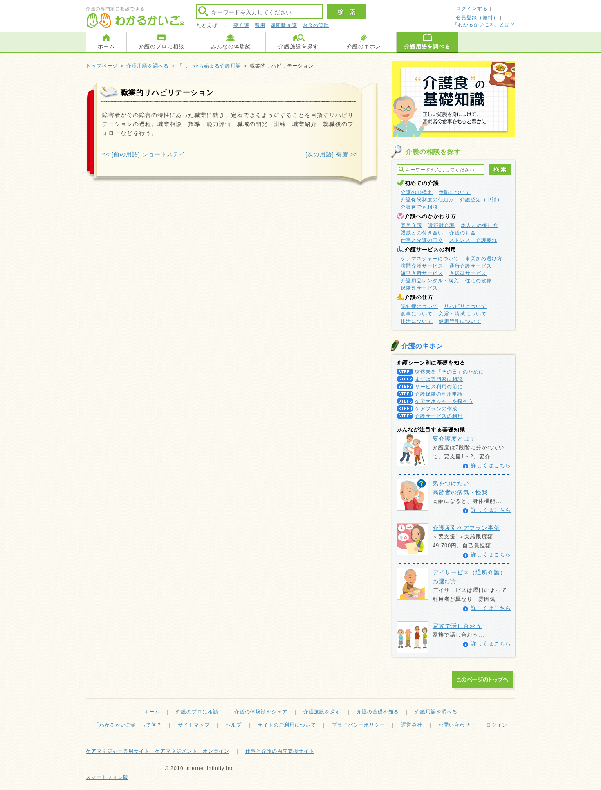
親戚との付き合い (422, 233)
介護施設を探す (298, 46)
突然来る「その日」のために (449, 372)
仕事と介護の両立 (422, 240)
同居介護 (411, 225)
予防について (455, 192)
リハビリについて (465, 306)
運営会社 (411, 725)
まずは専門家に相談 (439, 379)
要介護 (241, 25)
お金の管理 (316, 25)
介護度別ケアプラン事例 (466, 527)
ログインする (472, 8)
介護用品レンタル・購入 (430, 281)
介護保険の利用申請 (439, 394)
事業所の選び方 (483, 258)
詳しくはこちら (491, 465)
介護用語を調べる (427, 46)
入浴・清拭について (463, 314)
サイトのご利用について (287, 725)
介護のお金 (462, 233)
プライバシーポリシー (358, 725)
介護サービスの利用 (439, 416)
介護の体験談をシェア (260, 712)
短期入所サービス (422, 273)
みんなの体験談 (231, 46)
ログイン (496, 725)
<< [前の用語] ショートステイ (143, 154)
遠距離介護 (284, 25)
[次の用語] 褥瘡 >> (331, 154)
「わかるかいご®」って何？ (128, 725)
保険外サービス (419, 288)
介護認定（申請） (481, 200)
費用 (260, 25)
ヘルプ (234, 725)
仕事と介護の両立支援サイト (279, 751)
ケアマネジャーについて (430, 258)
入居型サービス (468, 273)
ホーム (106, 46)
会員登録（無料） (477, 17)
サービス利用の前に (439, 386)
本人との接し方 (479, 225)
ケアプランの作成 (436, 409)
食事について (417, 314)
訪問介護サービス (422, 266)
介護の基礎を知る (378, 712)
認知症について (419, 306)
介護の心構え (417, 192)
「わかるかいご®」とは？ (484, 24)
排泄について (417, 321)
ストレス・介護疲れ (473, 240)
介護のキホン (364, 46)
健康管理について (460, 321)
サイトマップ (194, 725)
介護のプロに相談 (161, 46)
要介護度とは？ (454, 438)
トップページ (102, 66)
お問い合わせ (454, 725)
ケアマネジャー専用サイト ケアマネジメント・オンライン (157, 751)
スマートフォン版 (107, 777)
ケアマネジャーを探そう (444, 401)
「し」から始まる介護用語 (209, 66)
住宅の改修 (478, 281)
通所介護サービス (470, 266)
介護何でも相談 (419, 207)
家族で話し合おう (457, 626)
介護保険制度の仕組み (427, 200)
